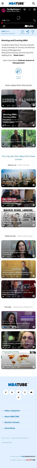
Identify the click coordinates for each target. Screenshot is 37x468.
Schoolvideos (18, 77)
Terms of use (5, 438)
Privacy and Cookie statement (19, 438)
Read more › (19, 55)
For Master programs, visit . (22, 460)
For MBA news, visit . (22, 456)
